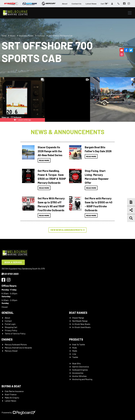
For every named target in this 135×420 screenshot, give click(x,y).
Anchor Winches (79, 376)
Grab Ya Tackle (78, 344)
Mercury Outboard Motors (16, 344)
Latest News (91, 4)
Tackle (75, 357)
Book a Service (13, 262)
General (8, 312)
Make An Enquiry (12, 397)
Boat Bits (76, 363)
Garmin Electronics (80, 366)
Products (76, 339)
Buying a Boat (11, 386)
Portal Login (10, 324)
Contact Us (76, 4)
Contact (8, 321)
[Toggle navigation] (129, 13)
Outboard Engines (80, 369)
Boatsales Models (26, 36)
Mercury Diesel (11, 350)
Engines (7, 339)
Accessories (77, 373)
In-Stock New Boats (81, 324)
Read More (44, 160)
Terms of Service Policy (15, 333)
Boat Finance (10, 394)
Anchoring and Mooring (82, 379)
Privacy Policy (11, 330)
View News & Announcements (66, 230)
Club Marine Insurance (14, 391)
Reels (74, 350)
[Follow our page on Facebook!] (124, 3)
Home (4, 36)
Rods (74, 347)
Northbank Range (80, 321)
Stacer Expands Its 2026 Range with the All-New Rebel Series (50, 151)
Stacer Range (78, 317)
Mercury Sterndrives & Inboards (18, 347)
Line (74, 354)
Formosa (41, 36)
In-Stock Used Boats (81, 327)
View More (27, 152)
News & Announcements (67, 131)
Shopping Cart (11, 327)
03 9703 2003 (11, 273)
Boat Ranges (78, 312)
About (64, 4)
